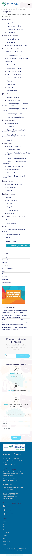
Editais (8, 197)
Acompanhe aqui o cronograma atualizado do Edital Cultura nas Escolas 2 (15, 328)
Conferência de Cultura (14, 100)
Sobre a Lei (10, 213)
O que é (4, 276)
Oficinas (9, 204)
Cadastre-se (10, 126)
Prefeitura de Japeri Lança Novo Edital (13, 320)
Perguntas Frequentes (14, 207)
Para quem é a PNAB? (14, 234)
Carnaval (9, 61)
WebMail (5, 544)
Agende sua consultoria (14, 184)
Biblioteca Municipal (13, 39)
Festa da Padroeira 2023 (14, 78)
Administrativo (6, 541)
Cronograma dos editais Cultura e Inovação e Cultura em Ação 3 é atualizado (15, 316)
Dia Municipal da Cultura (14, 68)
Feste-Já (9, 81)
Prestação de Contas (13, 169)
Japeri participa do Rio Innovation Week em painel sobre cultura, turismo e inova (14, 311)
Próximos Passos (12, 210)
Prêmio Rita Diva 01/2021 (15, 166)
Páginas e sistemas (7, 282)
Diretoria (4, 262)
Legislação (10, 23)
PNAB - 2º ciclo (11, 241)
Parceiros (5, 274)
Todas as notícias (11, 245)
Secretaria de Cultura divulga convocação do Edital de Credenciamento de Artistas (14, 323)
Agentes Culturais (12, 123)
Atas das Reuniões (13, 97)
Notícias (5, 538)
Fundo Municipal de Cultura (15, 114)
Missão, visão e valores (14, 26)
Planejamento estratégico (15, 29)
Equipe (4, 271)
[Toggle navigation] (29, 4)
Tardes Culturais (12, 90)
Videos (4, 535)
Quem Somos (11, 32)
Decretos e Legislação (14, 146)
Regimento (5, 260)
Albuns (4, 529)
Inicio (4, 521)
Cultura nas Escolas (13, 65)
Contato (5, 527)
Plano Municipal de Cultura (15, 117)
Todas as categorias (24, 245)
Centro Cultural (11, 42)
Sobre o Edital (11, 223)
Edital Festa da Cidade (14, 71)
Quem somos (6, 524)
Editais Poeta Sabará (13, 150)
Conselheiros (6, 265)
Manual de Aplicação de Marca (16, 158)
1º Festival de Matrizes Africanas (16, 52)
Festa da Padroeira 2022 (14, 74)
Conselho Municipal (7, 268)
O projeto (9, 191)
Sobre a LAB (11, 173)
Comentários (6, 532)
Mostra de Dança (12, 84)
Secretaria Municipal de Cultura (17, 45)
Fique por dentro (12, 200)
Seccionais (5, 279)
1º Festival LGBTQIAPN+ (14, 55)
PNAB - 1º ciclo (11, 238)
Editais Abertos (11, 187)
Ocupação (10, 87)
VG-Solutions (20, 550)
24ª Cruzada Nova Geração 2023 (17, 58)
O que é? (9, 140)
